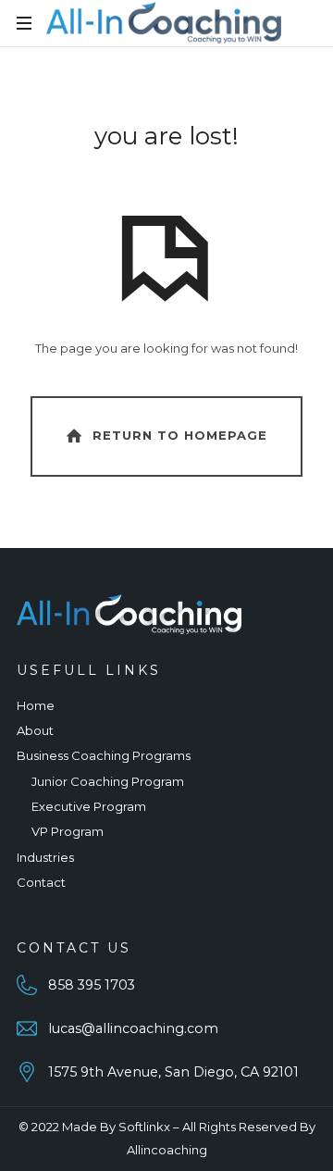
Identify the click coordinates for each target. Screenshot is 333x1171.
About (35, 730)
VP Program (67, 831)
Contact (41, 882)
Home (36, 705)
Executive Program (88, 806)
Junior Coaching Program (107, 781)
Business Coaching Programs (104, 755)
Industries (45, 857)
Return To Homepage (179, 435)
